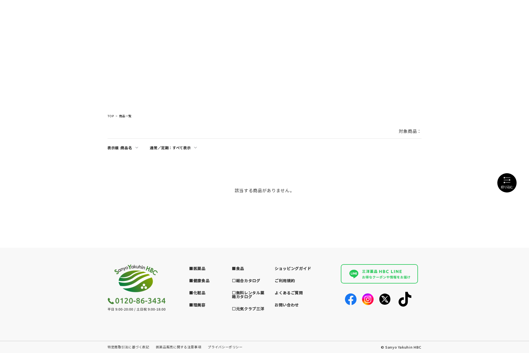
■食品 (238, 268)
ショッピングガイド (293, 268)
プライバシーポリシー (225, 346)
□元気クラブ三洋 (248, 308)
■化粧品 (197, 292)
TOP (110, 116)
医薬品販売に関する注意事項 (178, 346)
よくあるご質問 (289, 292)
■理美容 (197, 304)
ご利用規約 (285, 280)
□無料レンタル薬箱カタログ (248, 294)
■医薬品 (197, 268)
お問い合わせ (287, 304)
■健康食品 (199, 280)
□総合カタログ (246, 280)
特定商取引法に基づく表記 (128, 346)
